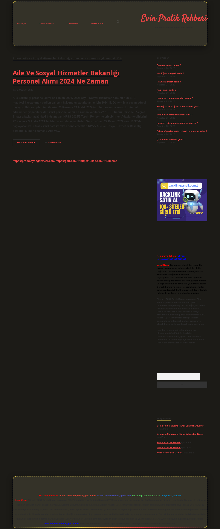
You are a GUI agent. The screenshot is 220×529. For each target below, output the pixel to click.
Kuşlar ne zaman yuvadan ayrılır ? (175, 98)
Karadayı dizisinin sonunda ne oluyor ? (177, 123)
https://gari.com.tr (67, 161)
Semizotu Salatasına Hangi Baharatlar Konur (180, 426)
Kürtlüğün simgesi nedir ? (170, 73)
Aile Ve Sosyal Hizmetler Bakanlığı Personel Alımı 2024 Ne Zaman (66, 76)
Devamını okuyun (28, 143)
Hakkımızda (97, 23)
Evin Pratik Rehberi (174, 18)
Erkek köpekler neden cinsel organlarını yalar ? (182, 131)
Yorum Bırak (54, 142)
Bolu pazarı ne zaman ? (169, 65)
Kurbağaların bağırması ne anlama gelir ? (178, 106)
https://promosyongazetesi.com (34, 161)
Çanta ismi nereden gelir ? (171, 139)
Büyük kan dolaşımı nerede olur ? (174, 114)
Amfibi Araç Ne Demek (168, 442)
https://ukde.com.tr (92, 161)
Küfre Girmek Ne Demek (169, 452)
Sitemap (111, 161)
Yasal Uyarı (72, 23)
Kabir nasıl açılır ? (166, 90)
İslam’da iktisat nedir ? (169, 82)
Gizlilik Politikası (46, 23)
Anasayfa (21, 23)
